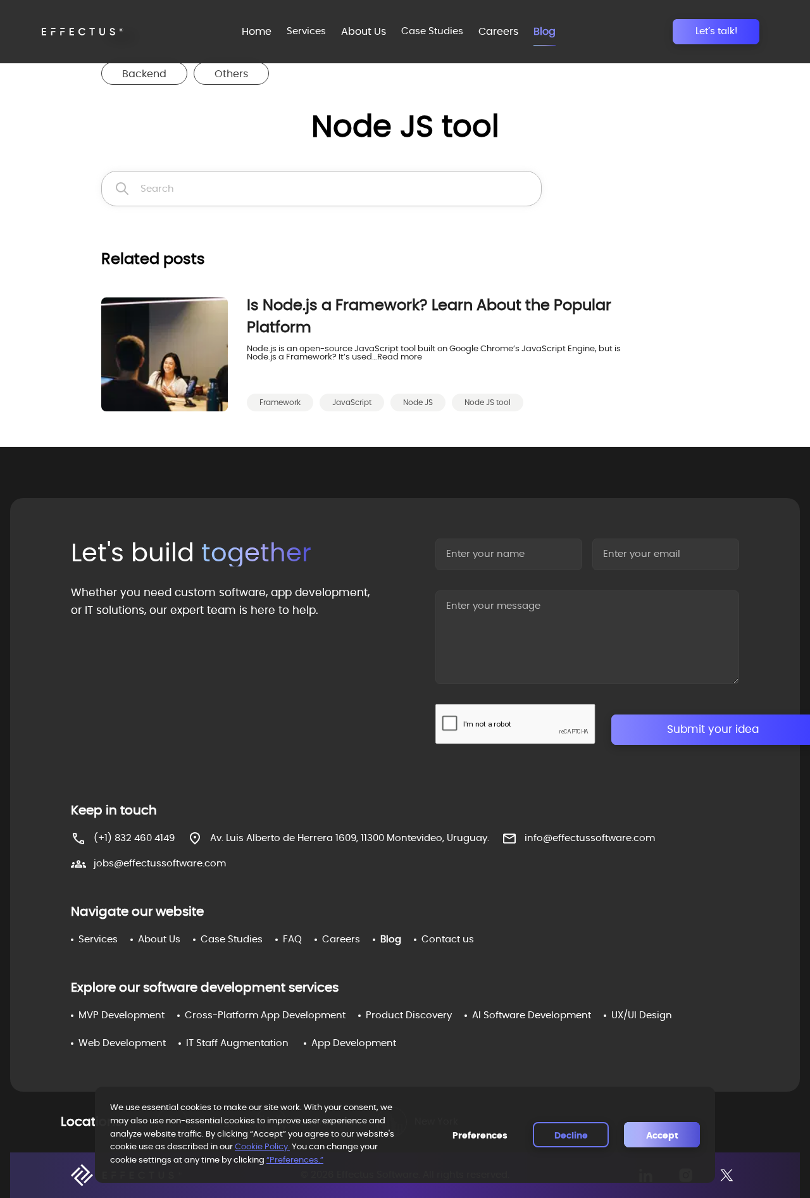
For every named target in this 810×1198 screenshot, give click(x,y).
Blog (544, 32)
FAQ (292, 939)
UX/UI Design (641, 1015)
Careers (498, 32)
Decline (571, 1136)
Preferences (480, 1136)
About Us (363, 32)
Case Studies (432, 31)
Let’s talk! (716, 31)
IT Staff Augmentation (237, 1043)
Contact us (447, 939)
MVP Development (121, 1015)
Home (256, 32)
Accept (662, 1136)
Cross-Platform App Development (265, 1015)
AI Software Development (531, 1015)
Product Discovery (409, 1015)
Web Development (122, 1043)
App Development (353, 1043)
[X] (726, 1175)
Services (306, 31)
